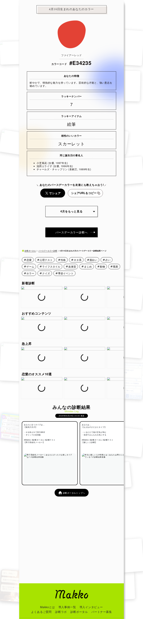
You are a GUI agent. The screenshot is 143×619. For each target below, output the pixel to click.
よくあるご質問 (41, 612)
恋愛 (29, 260)
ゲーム (30, 266)
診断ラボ (61, 612)
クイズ (46, 273)
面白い (93, 260)
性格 (63, 260)
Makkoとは (47, 607)
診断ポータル (30, 250)
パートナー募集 (101, 612)
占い (108, 260)
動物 (102, 266)
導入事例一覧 (67, 607)
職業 (115, 266)
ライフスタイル (51, 266)
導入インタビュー (91, 607)
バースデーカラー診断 (47, 250)
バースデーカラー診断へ (71, 232)
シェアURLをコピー (84, 193)
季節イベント (66, 273)
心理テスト (46, 260)
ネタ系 (77, 260)
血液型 (72, 266)
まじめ (88, 266)
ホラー (30, 273)
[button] (121, 297)
